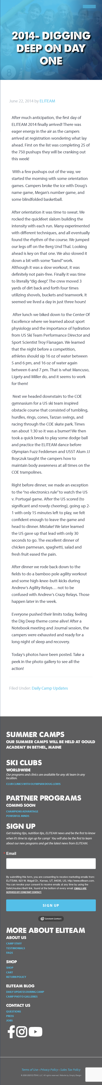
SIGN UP (51, 905)
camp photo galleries (21, 996)
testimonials (15, 948)
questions (13, 1011)
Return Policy (16, 977)
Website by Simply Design (70, 1075)
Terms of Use (30, 1069)
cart (9, 972)
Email (11, 853)
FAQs (9, 952)
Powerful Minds (17, 816)
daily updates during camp (25, 991)
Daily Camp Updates (50, 688)
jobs (9, 1020)
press (10, 1016)
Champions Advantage (22, 811)
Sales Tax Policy (70, 1069)
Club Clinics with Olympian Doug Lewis (33, 784)
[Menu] (89, 6)
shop (9, 967)
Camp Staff (14, 943)
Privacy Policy (49, 1069)
